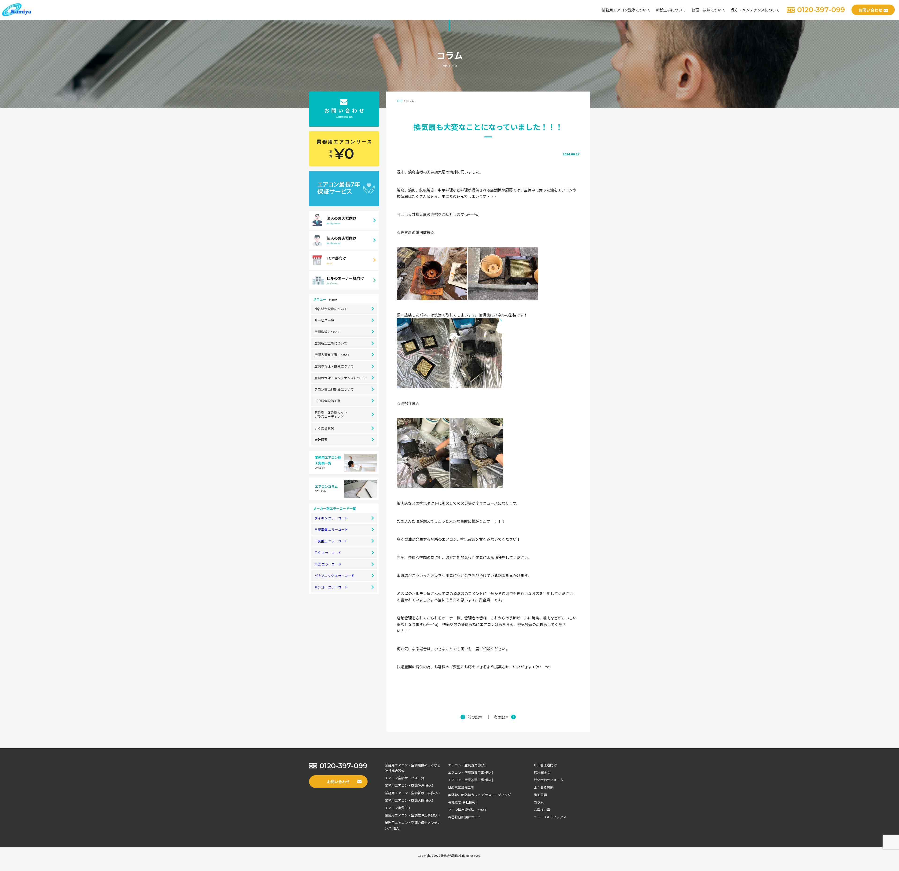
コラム (539, 802)
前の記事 (475, 717)
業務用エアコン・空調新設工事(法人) (412, 792)
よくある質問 (324, 428)
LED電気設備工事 (327, 400)
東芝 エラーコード (327, 564)
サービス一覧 (324, 320)
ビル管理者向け (545, 765)
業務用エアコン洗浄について (626, 10)
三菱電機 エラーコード (331, 529)
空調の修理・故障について (334, 366)
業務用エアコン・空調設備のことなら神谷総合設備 (413, 768)
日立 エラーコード (327, 552)
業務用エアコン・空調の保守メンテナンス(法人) (413, 825)
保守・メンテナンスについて (755, 10)
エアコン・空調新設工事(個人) (470, 772)
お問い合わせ (870, 10)
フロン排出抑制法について (334, 389)
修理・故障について (708, 10)
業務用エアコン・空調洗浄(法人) (409, 785)
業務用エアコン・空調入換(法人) (409, 800)
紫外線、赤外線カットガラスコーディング (330, 414)
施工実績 (540, 794)
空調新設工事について (330, 343)
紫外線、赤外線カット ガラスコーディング (479, 794)
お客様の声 (542, 809)
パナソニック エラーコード (334, 575)
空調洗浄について (327, 331)
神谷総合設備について (330, 308)
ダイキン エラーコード (331, 518)
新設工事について (671, 10)
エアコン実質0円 (397, 807)
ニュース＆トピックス (550, 817)
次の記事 (501, 717)
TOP (399, 101)
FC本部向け (542, 772)
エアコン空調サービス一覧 (404, 777)
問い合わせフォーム (548, 779)
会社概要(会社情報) (462, 802)
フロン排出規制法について (467, 809)
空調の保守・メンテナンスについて (340, 377)
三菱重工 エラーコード (331, 541)
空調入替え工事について (332, 354)
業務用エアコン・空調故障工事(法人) (412, 815)
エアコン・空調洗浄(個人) (467, 765)
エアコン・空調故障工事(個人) (470, 779)
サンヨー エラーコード (331, 587)
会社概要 (321, 439)
